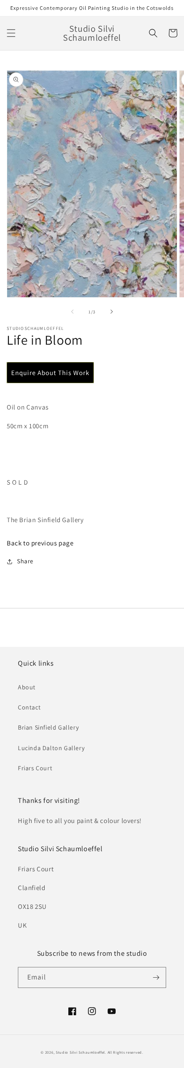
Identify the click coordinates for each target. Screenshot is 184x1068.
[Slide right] (111, 311)
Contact (29, 707)
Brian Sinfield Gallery (48, 727)
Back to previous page (40, 543)
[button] (11, 33)
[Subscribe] (156, 977)
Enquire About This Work (50, 372)
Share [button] (25, 561)
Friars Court (35, 768)
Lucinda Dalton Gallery (51, 748)
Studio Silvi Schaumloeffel (80, 1052)
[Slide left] (72, 311)
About (27, 687)
